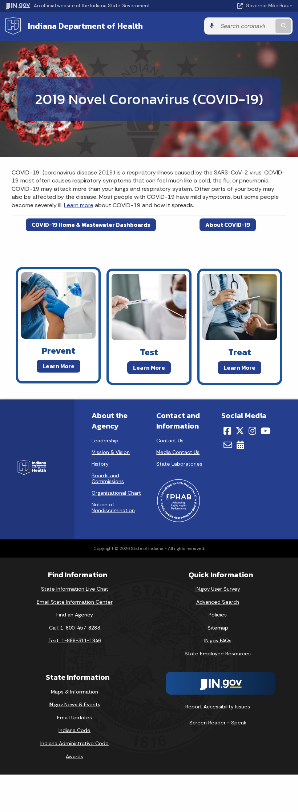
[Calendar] (240, 445)
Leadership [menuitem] (105, 440)
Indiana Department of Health (85, 26)
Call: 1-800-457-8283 (74, 627)
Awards (74, 756)
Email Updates (74, 717)
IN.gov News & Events (74, 704)
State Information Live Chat (74, 589)
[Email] (228, 445)
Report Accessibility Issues (217, 706)
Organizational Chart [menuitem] (116, 493)
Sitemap (218, 627)
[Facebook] (227, 430)
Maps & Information (74, 691)
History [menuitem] (100, 464)
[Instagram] (252, 430)
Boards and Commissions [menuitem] (108, 478)
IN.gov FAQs (217, 640)
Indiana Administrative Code (74, 743)
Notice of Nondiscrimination (113, 507)
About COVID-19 (227, 224)
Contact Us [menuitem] (170, 440)
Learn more (78, 205)
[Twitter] (239, 430)
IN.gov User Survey (218, 589)
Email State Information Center (75, 602)
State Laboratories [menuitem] (179, 464)
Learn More (58, 366)
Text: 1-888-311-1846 (74, 640)
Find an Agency (74, 614)
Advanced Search (217, 602)
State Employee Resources (218, 653)
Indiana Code (74, 730)
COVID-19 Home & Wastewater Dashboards (91, 224)
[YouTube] (265, 430)
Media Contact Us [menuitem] (178, 452)
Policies (218, 614)
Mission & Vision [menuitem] (111, 452)
